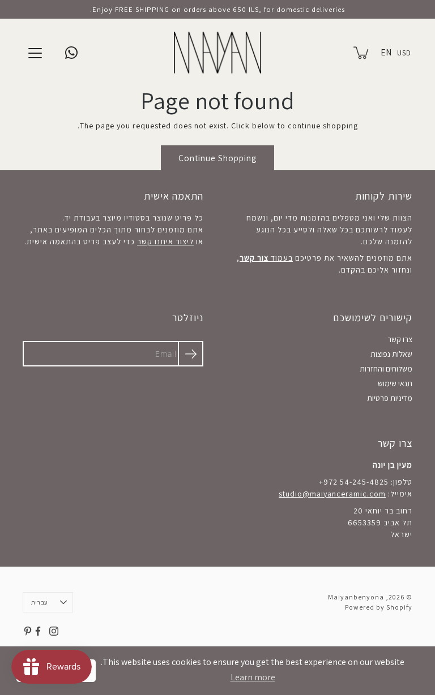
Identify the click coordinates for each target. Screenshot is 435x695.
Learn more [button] (253, 677)
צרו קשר (399, 339)
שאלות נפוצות (391, 354)
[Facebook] (38, 631)
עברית (39, 602)
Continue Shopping (217, 157)
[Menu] (35, 53)
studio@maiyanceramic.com (332, 494)
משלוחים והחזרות (386, 369)
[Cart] (362, 53)
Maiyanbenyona (356, 597)
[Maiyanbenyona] (218, 52)
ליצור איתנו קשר (165, 241)
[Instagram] (54, 631)
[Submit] (190, 353)
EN (386, 52)
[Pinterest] (28, 631)
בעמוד (266, 258)
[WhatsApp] (71, 53)
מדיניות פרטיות (389, 398)
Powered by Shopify (378, 607)
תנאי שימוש (395, 383)
